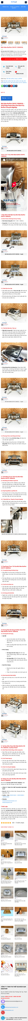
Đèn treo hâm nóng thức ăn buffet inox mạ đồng (20, 920)
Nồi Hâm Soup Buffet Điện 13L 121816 (6, 844)
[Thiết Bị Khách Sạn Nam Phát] (14, 2)
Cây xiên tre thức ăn (5, 974)
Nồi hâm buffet (10, 78)
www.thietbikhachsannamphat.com (9, 1007)
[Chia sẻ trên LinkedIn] (14, 86)
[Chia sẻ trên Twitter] (7, 86)
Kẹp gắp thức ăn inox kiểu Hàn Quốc (20, 901)
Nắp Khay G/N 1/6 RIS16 (6, 900)
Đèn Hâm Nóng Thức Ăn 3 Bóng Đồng (20, 975)
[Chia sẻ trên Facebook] (4, 86)
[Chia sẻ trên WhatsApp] (2, 86)
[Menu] (2, 2)
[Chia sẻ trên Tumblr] (16, 86)
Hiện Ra (8, 98)
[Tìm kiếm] (26, 2)
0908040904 (6, 796)
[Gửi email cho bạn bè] (9, 86)
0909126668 (20, 795)
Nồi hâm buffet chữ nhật (17, 81)
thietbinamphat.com (7, 802)
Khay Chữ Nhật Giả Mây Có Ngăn (7, 920)
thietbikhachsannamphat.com (9, 800)
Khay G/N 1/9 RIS (18, 938)
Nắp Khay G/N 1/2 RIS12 (20, 956)
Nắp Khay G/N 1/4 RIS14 (6, 956)
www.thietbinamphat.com (7, 1010)
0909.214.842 (9, 996)
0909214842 (13, 795)
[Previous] (3, 26)
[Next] (25, 26)
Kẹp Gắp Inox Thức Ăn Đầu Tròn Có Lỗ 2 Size (20, 844)
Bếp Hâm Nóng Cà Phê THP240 (19, 882)
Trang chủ (5, 6)
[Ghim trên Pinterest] (11, 86)
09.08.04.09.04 (5, 998)
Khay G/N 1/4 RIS (18, 862)
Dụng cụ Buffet (14, 6)
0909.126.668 (17, 996)
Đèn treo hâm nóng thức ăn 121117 (7, 863)
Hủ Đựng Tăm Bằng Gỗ (6, 938)
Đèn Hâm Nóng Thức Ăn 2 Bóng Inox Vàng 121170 (6, 882)
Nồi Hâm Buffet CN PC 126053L (19, 82)
